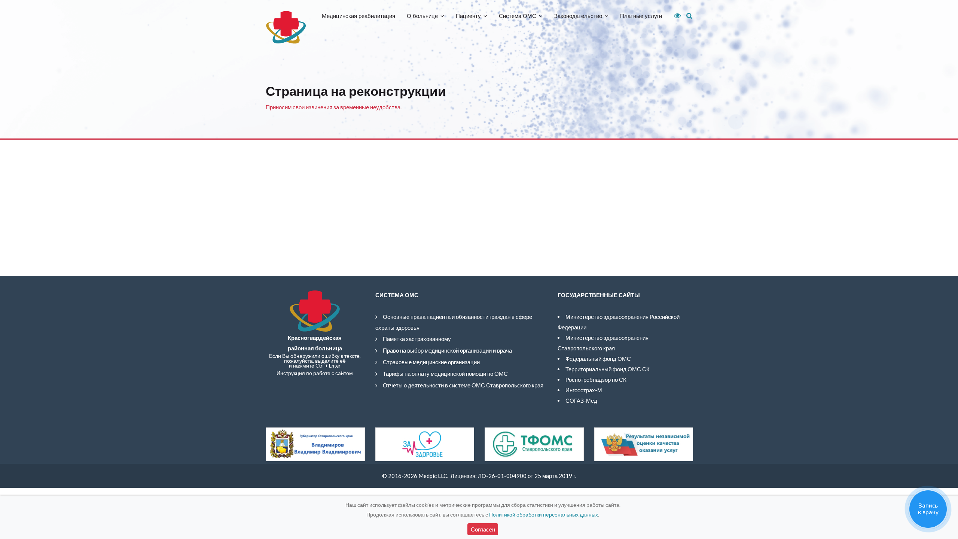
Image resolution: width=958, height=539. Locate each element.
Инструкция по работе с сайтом (315, 373)
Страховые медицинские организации (431, 362)
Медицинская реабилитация (358, 16)
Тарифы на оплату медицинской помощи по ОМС (445, 373)
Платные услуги (641, 16)
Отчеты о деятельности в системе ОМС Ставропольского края (463, 385)
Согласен (483, 529)
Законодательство (578, 16)
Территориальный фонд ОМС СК (607, 369)
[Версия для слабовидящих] (674, 15)
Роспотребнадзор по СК (595, 379)
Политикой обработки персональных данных (543, 514)
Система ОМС (517, 16)
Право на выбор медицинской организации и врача (447, 350)
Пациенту (468, 16)
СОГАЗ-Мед (581, 400)
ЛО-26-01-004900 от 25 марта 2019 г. (527, 475)
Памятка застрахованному (417, 338)
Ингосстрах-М (583, 390)
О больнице (422, 16)
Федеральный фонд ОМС (598, 358)
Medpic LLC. (433, 475)
